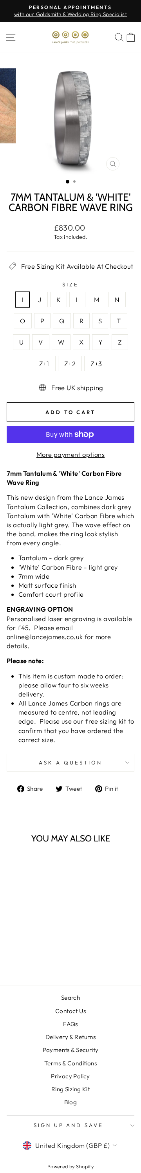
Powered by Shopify (70, 1166)
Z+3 (96, 363)
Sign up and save (69, 1125)
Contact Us (70, 1011)
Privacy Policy (70, 1076)
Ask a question (70, 762)
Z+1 (44, 363)
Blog (70, 1102)
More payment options (70, 454)
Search (70, 997)
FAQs (70, 1024)
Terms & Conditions (70, 1063)
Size (70, 284)
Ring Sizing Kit (70, 1089)
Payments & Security (71, 1050)
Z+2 (70, 363)
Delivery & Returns (70, 1037)
